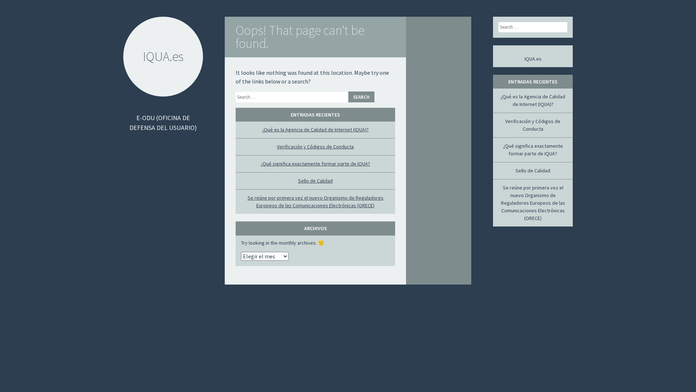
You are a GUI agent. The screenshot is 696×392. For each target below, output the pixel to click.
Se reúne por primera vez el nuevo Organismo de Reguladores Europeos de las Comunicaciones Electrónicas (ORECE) (533, 202)
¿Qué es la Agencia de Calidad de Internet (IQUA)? (315, 129)
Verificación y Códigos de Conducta (315, 146)
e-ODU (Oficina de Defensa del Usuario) (163, 123)
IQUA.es (533, 59)
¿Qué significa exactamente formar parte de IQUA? (315, 163)
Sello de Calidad (315, 180)
